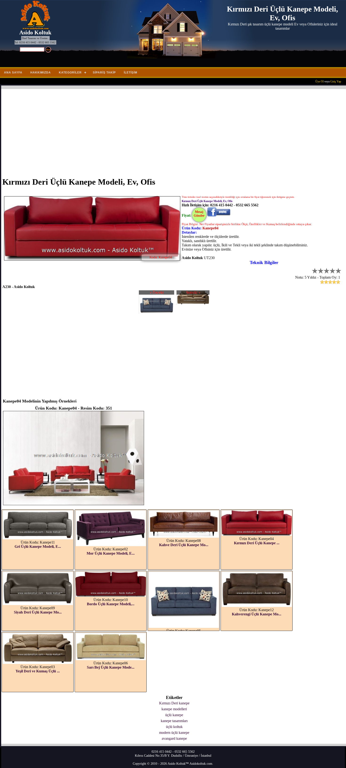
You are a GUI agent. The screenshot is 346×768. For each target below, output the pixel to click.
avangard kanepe (174, 738)
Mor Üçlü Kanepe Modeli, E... (111, 553)
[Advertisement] (143, 130)
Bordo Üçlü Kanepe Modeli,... (110, 604)
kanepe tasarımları (174, 721)
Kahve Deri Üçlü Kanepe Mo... (183, 545)
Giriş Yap (335, 81)
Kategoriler (70, 72)
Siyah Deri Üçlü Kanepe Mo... (38, 612)
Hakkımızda (40, 72)
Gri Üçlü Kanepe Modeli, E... (38, 547)
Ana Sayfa (13, 72)
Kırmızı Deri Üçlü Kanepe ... (256, 543)
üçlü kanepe (174, 715)
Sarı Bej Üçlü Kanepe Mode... (110, 667)
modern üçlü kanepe (174, 733)
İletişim (130, 72)
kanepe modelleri (174, 709)
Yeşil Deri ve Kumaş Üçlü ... (38, 671)
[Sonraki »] (193, 303)
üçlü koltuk (174, 727)
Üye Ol (319, 81)
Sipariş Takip (104, 72)
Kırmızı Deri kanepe (174, 703)
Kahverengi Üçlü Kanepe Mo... (256, 614)
